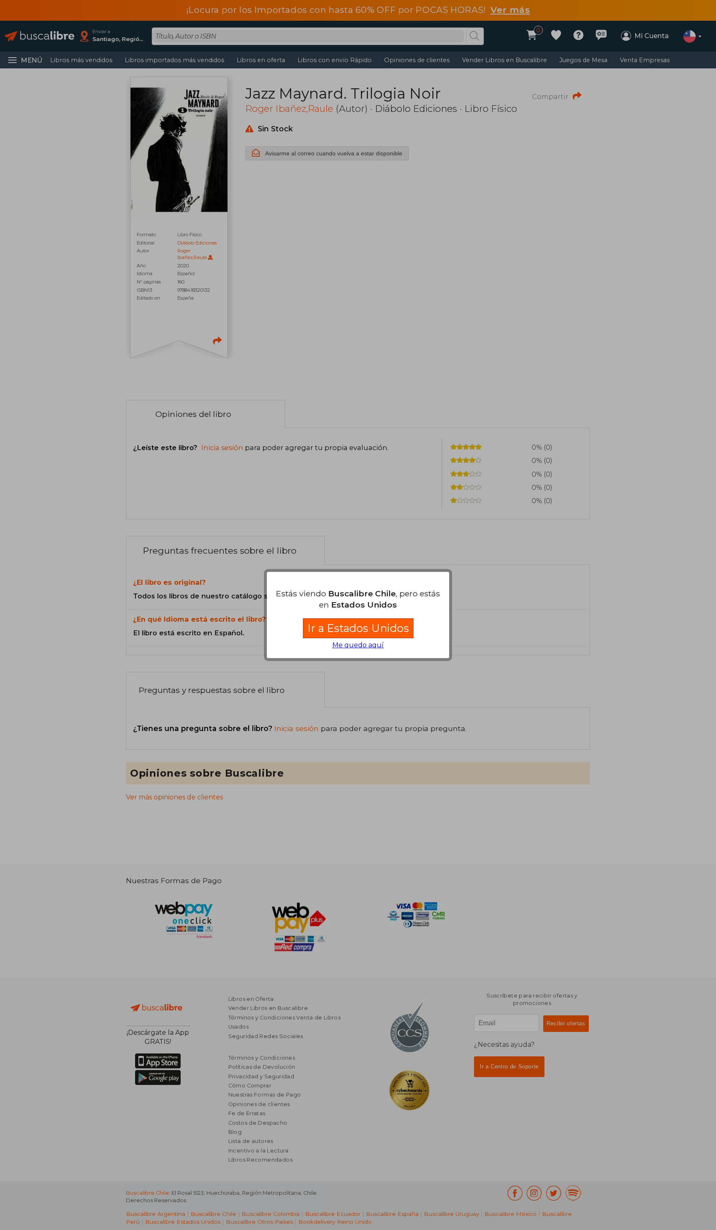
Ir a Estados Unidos (358, 628)
